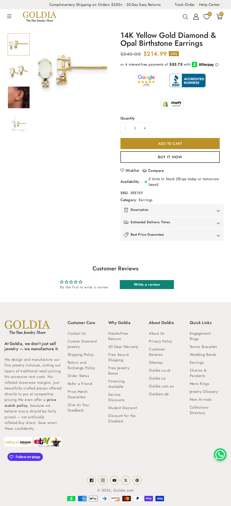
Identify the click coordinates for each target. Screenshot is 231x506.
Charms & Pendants (198, 373)
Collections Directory (199, 410)
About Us (156, 333)
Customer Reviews (157, 351)
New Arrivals (201, 399)
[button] (12, 16)
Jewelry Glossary (204, 391)
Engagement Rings (200, 336)
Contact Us (77, 333)
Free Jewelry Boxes (118, 370)
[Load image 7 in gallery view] (19, 97)
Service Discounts (116, 397)
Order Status (78, 375)
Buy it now (170, 157)
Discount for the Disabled (122, 418)
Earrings (146, 199)
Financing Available (116, 383)
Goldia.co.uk (160, 370)
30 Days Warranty (123, 346)
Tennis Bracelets (203, 346)
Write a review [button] (147, 284)
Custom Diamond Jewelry (82, 343)
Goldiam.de (159, 394)
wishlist (132, 170)
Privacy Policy (160, 341)
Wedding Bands (203, 354)
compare (156, 170)
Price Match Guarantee (78, 394)
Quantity (127, 118)
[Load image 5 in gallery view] (19, 44)
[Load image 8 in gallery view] (19, 124)
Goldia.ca (157, 378)
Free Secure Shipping (118, 357)
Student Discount (122, 407)
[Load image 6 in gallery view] (19, 71)
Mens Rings (199, 383)
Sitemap (155, 362)
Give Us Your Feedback (79, 407)
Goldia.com (123, 490)
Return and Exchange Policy (81, 365)
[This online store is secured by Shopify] (172, 104)
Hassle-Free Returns (118, 336)
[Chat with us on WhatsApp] (220, 454)
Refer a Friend (80, 383)
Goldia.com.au (161, 386)
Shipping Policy (81, 354)
